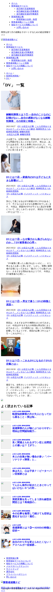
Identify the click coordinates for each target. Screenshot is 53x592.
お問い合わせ (22, 27)
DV (19, 126)
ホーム (14, 3)
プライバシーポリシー (16, 574)
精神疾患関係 (12, 132)
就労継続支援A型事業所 (27, 11)
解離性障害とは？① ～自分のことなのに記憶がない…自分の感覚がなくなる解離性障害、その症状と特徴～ (28, 117)
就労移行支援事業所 (25, 9)
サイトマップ (12, 569)
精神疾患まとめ (43, 129)
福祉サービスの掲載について (24, 25)
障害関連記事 (17, 17)
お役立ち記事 (27, 126)
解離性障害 (25, 132)
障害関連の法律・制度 (26, 19)
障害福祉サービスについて (18, 561)
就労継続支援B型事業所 (27, 14)
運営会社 (10, 572)
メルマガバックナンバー (17, 566)
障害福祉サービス (19, 6)
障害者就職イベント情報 (22, 22)
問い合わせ (11, 577)
